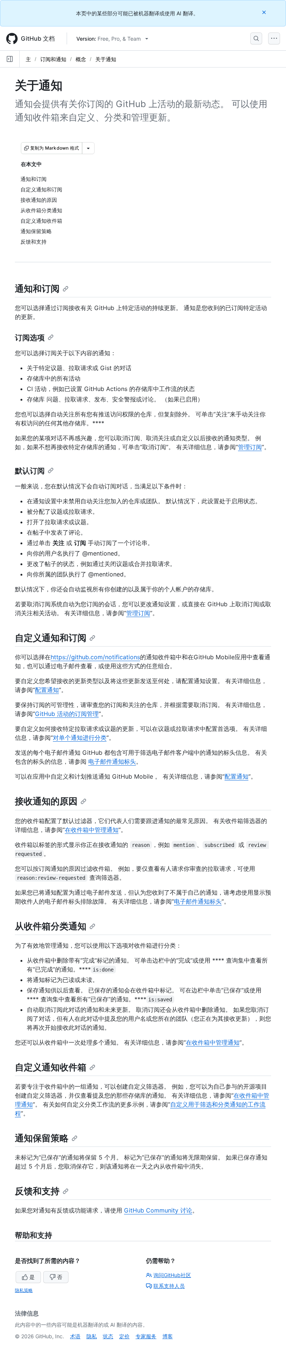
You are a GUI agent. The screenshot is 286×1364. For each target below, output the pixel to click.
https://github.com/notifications (95, 657)
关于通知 (105, 59)
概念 (81, 59)
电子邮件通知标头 (112, 761)
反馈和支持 (37, 1191)
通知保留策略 (42, 1138)
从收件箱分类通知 (50, 926)
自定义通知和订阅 (50, 637)
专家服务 (146, 1336)
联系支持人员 (169, 1286)
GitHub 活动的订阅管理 (67, 713)
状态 (108, 1336)
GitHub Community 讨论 (158, 1210)
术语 (75, 1336)
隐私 (91, 1336)
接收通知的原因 (46, 801)
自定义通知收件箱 (50, 1067)
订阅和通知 (53, 59)
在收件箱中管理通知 (91, 829)
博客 (167, 1336)
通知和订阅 (37, 288)
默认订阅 (30, 470)
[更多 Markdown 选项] (88, 148)
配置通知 (47, 690)
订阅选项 (30, 337)
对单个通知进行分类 (80, 737)
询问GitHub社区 (172, 1275)
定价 (124, 1336)
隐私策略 (24, 1290)
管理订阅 (250, 447)
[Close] (265, 12)
